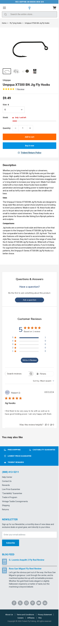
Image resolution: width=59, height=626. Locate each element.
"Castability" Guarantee (12, 493)
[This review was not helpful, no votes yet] (51, 424)
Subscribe (10, 543)
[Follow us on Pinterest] (32, 603)
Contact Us (7, 481)
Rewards (6, 485)
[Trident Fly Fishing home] (29, 7)
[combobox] (43, 381)
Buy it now (29, 146)
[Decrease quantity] (15, 128)
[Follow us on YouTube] (38, 603)
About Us (9, 615)
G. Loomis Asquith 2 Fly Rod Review (26, 560)
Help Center (7, 477)
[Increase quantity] (30, 128)
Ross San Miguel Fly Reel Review (25, 568)
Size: (6, 105)
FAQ (40, 618)
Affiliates (30, 618)
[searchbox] (17, 373)
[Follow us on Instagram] (26, 603)
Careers (20, 618)
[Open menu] (4, 7)
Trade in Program (9, 497)
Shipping (6, 505)
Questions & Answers (29, 279)
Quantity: (7, 128)
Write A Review (30, 360)
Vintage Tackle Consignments (15, 501)
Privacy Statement (45, 615)
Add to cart (29, 137)
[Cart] (54, 7)
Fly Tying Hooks (16, 23)
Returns (5, 509)
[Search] (5, 14)
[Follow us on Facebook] (14, 603)
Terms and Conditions (25, 615)
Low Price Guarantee (11, 489)
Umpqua (7, 80)
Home (4, 23)
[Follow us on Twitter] (20, 603)
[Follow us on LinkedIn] (45, 603)
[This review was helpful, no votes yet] (46, 424)
